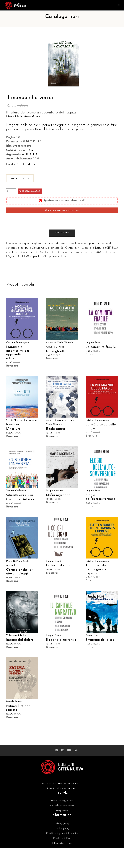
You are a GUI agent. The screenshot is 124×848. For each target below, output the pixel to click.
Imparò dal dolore (20, 639)
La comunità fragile (101, 347)
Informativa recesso (62, 843)
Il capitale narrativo (61, 639)
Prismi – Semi (26, 150)
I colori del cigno (58, 565)
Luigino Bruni (93, 342)
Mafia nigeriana (58, 495)
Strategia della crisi (100, 639)
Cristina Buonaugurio (17, 342)
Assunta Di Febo (55, 347)
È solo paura (55, 428)
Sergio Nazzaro (14, 420)
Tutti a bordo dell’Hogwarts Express (96, 569)
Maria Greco (31, 116)
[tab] (62, 233)
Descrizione (62, 232)
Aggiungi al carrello (30, 191)
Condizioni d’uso (62, 838)
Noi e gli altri (56, 351)
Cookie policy (62, 828)
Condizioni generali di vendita (62, 833)
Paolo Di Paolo (14, 561)
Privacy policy (62, 823)
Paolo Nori (92, 635)
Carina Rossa (26, 495)
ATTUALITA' (30, 154)
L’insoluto (13, 428)
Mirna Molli (14, 116)
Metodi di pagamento (62, 800)
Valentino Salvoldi (16, 635)
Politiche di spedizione (62, 805)
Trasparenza (62, 810)
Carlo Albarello (65, 342)
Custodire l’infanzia (20, 499)
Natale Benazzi (14, 702)
